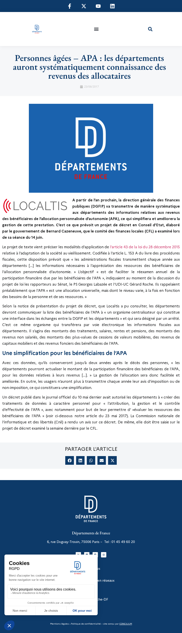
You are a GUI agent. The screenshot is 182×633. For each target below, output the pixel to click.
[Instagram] (103, 554)
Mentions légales (59, 623)
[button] (96, 29)
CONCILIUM (125, 623)
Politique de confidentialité (85, 623)
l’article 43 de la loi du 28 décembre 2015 (145, 247)
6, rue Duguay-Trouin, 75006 (69, 542)
